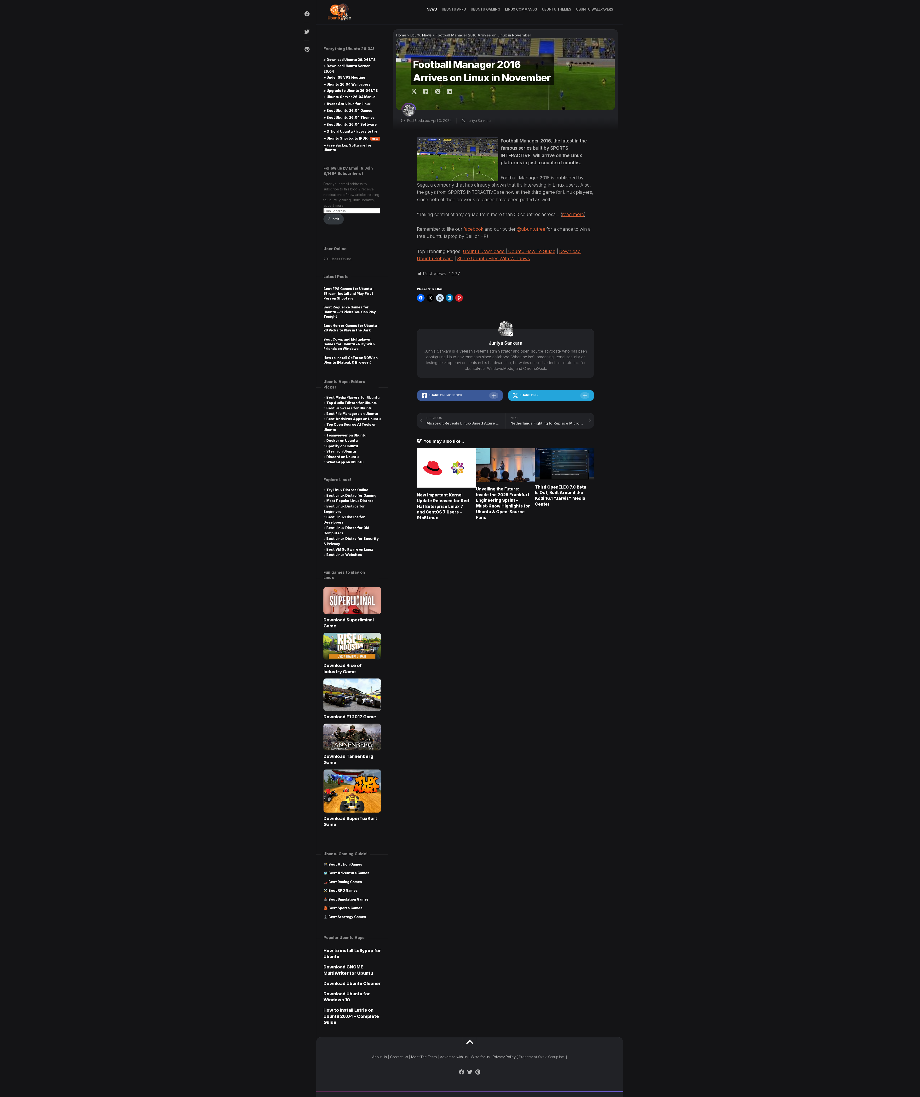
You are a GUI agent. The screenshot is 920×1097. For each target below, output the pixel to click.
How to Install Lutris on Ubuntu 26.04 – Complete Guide (351, 1016)
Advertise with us (454, 1057)
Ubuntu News (421, 35)
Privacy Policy (504, 1057)
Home (401, 35)
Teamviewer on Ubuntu (346, 435)
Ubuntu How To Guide (531, 251)
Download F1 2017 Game (349, 716)
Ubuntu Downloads (484, 251)
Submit (333, 219)
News (432, 9)
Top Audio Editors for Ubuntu (351, 403)
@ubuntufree (531, 229)
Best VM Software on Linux (349, 549)
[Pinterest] (306, 49)
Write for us (480, 1057)
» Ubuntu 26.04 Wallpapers (347, 84)
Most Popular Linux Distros (350, 501)
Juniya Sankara (478, 120)
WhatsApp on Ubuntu (344, 462)
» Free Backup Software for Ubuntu (347, 147)
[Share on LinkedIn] (449, 91)
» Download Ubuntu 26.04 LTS (349, 60)
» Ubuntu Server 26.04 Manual (349, 97)
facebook (473, 229)
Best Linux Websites (344, 555)
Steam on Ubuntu (341, 451)
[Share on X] (415, 91)
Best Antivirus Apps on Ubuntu (353, 419)
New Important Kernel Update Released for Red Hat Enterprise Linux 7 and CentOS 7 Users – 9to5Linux (443, 506)
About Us (379, 1057)
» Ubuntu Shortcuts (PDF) (351, 138)
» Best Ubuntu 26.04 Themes (349, 117)
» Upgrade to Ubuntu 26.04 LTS (350, 90)
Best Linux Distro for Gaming (351, 495)
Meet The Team (424, 1057)
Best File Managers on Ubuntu (352, 414)
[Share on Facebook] (425, 91)
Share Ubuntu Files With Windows (493, 258)
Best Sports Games (345, 908)
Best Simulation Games (348, 899)
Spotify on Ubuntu (342, 446)
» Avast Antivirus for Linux (347, 104)
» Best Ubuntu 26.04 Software (350, 124)
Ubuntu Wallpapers (594, 9)
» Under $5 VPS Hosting (344, 77)
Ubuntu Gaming (485, 9)
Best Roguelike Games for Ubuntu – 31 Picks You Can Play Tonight (349, 311)
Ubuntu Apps (454, 9)
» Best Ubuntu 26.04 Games (347, 110)
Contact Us (399, 1057)
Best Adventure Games (348, 873)
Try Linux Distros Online (347, 490)
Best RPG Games (343, 890)
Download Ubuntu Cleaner (352, 983)
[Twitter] (306, 32)
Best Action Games (345, 864)
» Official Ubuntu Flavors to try (350, 131)
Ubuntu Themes (556, 9)
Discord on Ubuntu (342, 457)
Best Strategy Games (347, 917)
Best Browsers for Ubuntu (349, 408)
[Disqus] (505, 593)
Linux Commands (521, 9)
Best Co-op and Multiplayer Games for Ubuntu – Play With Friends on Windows (349, 344)
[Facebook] (306, 14)
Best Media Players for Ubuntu (353, 397)
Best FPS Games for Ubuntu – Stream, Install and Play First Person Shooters (348, 293)
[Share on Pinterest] (437, 91)
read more (573, 214)
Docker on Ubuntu (342, 440)
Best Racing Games (345, 882)
